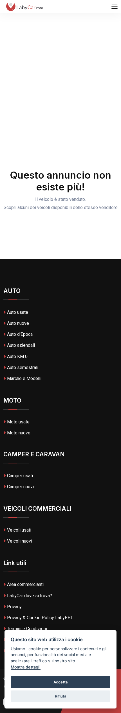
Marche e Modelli (24, 378)
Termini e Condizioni (27, 628)
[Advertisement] (60, 63)
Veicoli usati (19, 530)
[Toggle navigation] (114, 6)
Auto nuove (18, 323)
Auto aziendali (21, 345)
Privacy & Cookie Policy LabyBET (40, 617)
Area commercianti (25, 584)
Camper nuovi (20, 486)
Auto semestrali (22, 367)
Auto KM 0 (17, 356)
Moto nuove (18, 433)
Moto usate (18, 422)
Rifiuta (60, 696)
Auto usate (17, 312)
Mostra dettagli (26, 667)
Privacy (14, 606)
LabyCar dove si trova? (29, 595)
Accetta (60, 682)
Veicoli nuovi (19, 541)
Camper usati (20, 475)
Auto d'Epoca (20, 334)
